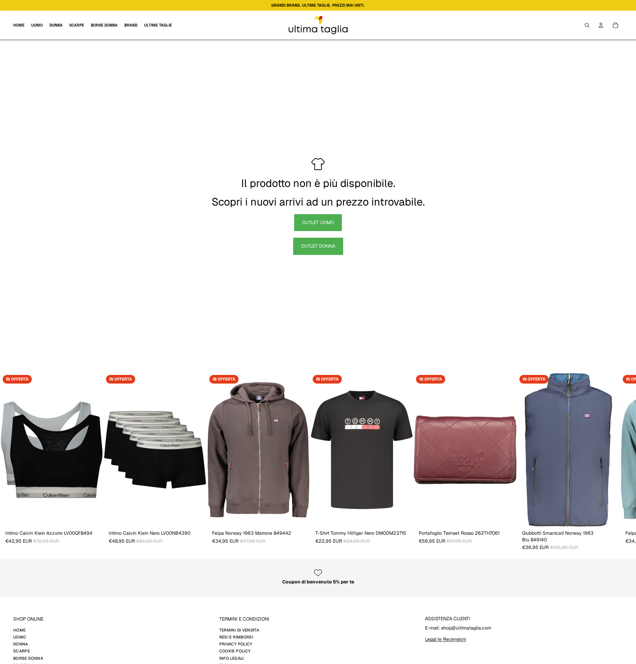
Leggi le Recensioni (445, 639)
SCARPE (21, 651)
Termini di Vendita (239, 630)
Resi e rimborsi (236, 637)
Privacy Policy (235, 644)
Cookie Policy (235, 651)
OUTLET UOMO (318, 222)
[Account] (601, 25)
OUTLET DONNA (318, 246)
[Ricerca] (587, 25)
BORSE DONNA (28, 658)
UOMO (19, 637)
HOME (19, 630)
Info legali (231, 658)
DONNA (20, 644)
